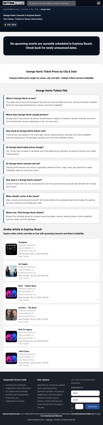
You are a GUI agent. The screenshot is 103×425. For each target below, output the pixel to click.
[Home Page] (14, 3)
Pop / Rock (34, 9)
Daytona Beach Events (11, 9)
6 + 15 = (72, 406)
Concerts (25, 9)
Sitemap (49, 420)
